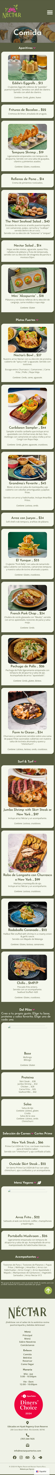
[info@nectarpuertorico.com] (27, 1445)
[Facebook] (15, 1457)
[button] (49, 12)
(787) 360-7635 (28, 1438)
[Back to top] (48, 1290)
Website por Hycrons (27, 1469)
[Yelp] (34, 1457)
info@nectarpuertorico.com (27, 1450)
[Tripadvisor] (27, 1457)
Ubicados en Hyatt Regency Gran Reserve (27, 1426)
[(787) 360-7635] (27, 1435)
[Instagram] (21, 1457)
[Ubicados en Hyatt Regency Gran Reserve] (27, 1422)
